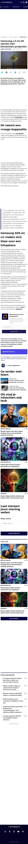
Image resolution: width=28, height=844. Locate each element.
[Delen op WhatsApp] (2, 72)
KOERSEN (16, 7)
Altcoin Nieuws (6, 462)
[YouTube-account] (18, 832)
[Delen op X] (10, 72)
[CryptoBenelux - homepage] (6, 2)
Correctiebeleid (19, 836)
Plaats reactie (14, 533)
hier (22, 307)
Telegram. (19, 309)
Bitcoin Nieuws (6, 429)
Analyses (4, 493)
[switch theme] (24, 2)
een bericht (20, 133)
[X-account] (5, 832)
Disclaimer (20, 839)
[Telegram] (15, 72)
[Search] (21, 2)
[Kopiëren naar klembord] (19, 72)
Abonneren (14, 331)
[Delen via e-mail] (24, 72)
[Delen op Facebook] (6, 72)
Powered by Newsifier (14, 841)
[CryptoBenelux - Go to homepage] (14, 826)
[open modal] (26, 2)
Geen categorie (6, 49)
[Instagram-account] (14, 832)
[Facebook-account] (10, 832)
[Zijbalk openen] (1, 7)
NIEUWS (6, 7)
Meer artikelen (14, 618)
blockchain (4, 84)
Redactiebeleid (10, 839)
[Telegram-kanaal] (23, 832)
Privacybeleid (8, 836)
